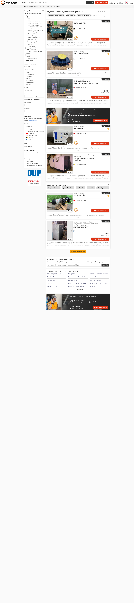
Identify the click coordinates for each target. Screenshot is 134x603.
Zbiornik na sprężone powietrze (33, 41)
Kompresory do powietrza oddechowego (37, 31)
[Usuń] (63, 16)
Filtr (30, 44)
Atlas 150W (91, 188)
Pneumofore (30, 82)
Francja (31, 139)
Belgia (30, 137)
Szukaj (90, 2)
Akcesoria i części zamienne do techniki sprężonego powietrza (35, 37)
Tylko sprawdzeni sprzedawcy (34, 165)
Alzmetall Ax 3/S (51, 283)
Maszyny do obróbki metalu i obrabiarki (33, 48)
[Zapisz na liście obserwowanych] (108, 24)
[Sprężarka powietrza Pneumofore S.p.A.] (60, 30)
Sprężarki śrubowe (36, 21)
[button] (131, 2)
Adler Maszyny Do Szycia (54, 274)
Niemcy (31, 133)
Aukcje (28, 155)
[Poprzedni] (48, 31)
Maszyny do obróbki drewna (33, 55)
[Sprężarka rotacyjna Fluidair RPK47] (60, 135)
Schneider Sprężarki (95, 280)
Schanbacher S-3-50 (95, 277)
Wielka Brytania (33, 135)
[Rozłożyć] (78, 47)
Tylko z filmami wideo (32, 163)
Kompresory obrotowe (36, 19)
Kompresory (33, 17)
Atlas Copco (30, 74)
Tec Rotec (92, 286)
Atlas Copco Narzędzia (104, 188)
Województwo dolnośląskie (36, 131)
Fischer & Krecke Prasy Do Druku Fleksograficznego (83, 277)
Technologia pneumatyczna (33, 14)
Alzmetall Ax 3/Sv (52, 286)
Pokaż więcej (79, 289)
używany (29, 146)
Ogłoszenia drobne (32, 153)
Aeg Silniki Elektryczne (53, 277)
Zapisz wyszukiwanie (78, 252)
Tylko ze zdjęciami (31, 161)
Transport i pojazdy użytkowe (34, 52)
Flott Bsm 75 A (72, 280)
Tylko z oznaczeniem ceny (32, 99)
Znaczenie (102, 12)
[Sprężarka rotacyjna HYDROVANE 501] (60, 202)
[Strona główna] (24, 6)
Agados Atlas (80, 188)
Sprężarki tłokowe (36, 23)
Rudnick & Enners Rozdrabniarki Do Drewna (102, 274)
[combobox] (34, 126)
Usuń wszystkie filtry (99, 16)
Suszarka (32, 34)
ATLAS (28, 72)
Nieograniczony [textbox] (30, 126)
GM (28, 78)
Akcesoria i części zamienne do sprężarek (36, 26)
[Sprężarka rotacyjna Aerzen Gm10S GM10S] (60, 60)
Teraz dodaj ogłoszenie (100, 121)
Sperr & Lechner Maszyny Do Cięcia (100, 283)
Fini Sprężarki (72, 274)
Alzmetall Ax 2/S (51, 280)
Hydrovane (30, 80)
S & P (28, 84)
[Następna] (71, 31)
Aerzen (29, 76)
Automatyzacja (31, 58)
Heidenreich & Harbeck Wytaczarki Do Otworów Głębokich (85, 286)
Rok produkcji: (28, 102)
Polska (33, 120)
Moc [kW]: (27, 108)
